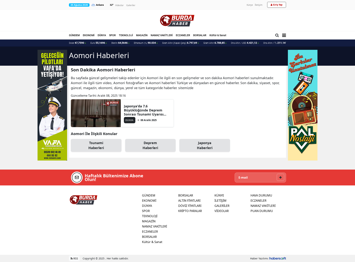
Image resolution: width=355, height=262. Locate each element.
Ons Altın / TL (276, 42)
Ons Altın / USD (244, 42)
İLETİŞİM (220, 201)
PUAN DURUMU (262, 211)
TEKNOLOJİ (126, 35)
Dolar (76, 42)
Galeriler (130, 5)
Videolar (119, 5)
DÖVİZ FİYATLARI (189, 206)
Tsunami (96, 145)
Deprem (150, 145)
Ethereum (145, 42)
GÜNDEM (74, 35)
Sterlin (119, 42)
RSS (75, 258)
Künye (250, 4)
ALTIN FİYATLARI (189, 201)
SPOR (112, 35)
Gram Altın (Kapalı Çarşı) (179, 42)
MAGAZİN (142, 35)
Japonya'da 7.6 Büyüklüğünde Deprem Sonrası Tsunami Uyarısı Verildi (143, 110)
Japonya (204, 145)
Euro (97, 42)
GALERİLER (221, 206)
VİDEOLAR (221, 211)
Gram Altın (214, 42)
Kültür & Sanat (217, 35)
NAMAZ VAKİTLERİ (162, 35)
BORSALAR (199, 35)
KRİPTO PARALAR (190, 211)
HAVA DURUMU (261, 195)
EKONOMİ (88, 35)
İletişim (258, 4)
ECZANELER (183, 35)
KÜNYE (219, 195)
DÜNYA (102, 35)
